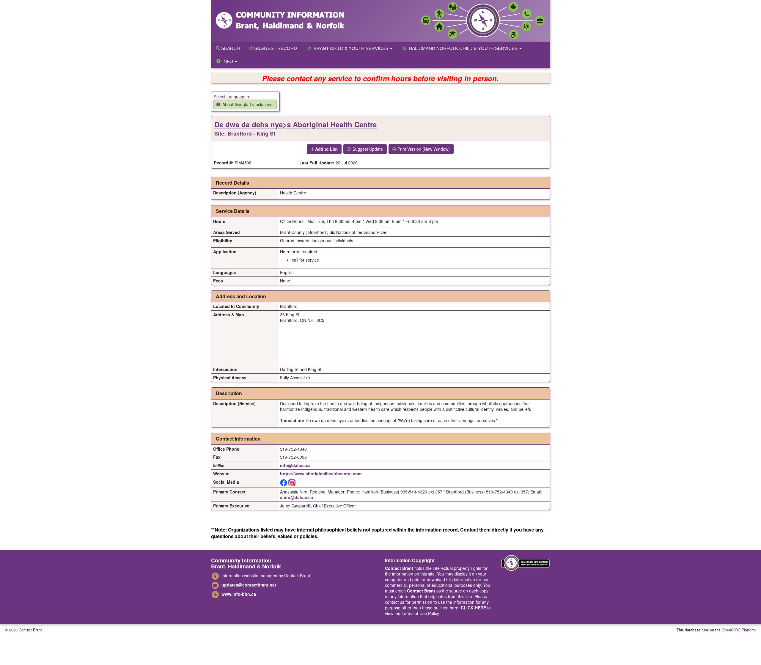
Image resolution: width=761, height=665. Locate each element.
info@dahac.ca (295, 465)
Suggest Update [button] (367, 149)
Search (230, 48)
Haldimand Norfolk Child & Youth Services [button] (463, 48)
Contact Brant (399, 568)
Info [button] (227, 61)
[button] (245, 104)
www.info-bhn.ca (238, 594)
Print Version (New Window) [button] (423, 149)
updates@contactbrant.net (248, 585)
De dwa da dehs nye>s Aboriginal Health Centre (295, 124)
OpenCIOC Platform (739, 630)
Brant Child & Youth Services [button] (350, 48)
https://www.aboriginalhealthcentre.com (320, 474)
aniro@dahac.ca (296, 497)
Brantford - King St (251, 133)
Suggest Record (275, 48)
